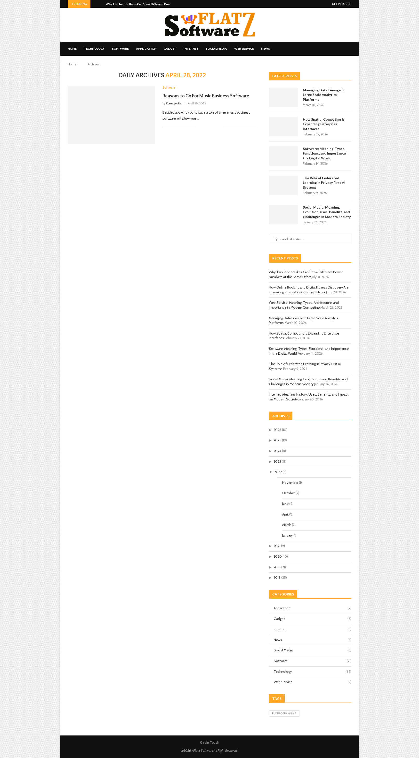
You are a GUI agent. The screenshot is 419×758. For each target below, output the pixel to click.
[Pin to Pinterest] (215, 128)
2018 (277, 577)
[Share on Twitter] (210, 128)
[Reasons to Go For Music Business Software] (111, 115)
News (265, 48)
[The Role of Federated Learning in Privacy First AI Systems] (283, 185)
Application (146, 48)
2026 (277, 430)
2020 (278, 556)
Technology (94, 48)
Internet (191, 48)
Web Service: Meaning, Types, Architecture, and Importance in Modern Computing (304, 305)
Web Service (244, 48)
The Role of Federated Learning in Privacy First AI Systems (324, 182)
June (285, 503)
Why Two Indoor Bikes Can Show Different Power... (140, 4)
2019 (277, 567)
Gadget (170, 48)
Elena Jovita (174, 103)
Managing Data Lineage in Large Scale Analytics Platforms (323, 95)
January (287, 535)
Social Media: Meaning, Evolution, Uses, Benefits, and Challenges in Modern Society (327, 212)
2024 (277, 451)
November (290, 482)
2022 (278, 472)
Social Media (216, 48)
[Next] (101, 4)
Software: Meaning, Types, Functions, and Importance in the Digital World (326, 153)
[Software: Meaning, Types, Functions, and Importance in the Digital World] (283, 156)
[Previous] (95, 4)
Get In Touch (341, 3)
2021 (277, 546)
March (286, 525)
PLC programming (284, 713)
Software (120, 48)
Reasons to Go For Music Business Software (205, 95)
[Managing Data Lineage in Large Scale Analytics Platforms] (283, 97)
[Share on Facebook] (204, 128)
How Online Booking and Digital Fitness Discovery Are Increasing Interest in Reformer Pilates (308, 289)
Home (72, 48)
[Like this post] (199, 128)
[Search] (348, 49)
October (288, 493)
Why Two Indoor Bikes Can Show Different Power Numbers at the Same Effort (306, 274)
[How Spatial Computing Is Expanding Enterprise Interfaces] (283, 126)
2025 (277, 440)
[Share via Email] (220, 128)
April (285, 514)
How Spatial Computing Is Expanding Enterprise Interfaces (324, 124)
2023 (277, 461)
